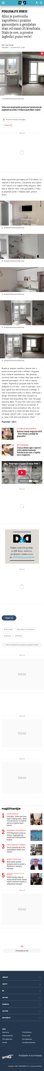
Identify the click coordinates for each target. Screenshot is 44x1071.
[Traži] (41, 3)
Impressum (5, 1032)
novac (5, 997)
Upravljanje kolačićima (28, 1042)
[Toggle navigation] (3, 3)
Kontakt (4, 1042)
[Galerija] (22, 74)
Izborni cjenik (26, 1036)
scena (5, 1011)
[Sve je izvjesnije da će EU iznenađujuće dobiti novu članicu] (36, 849)
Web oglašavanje (7, 1039)
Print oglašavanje (27, 1039)
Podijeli (6, 125)
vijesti (5, 977)
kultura (5, 1004)
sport (4, 984)
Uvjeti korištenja (26, 1032)
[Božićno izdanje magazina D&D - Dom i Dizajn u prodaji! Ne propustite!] (8, 434)
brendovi (6, 1018)
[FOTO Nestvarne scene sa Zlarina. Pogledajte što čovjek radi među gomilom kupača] (36, 835)
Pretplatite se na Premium (30, 1055)
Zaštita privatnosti (7, 1036)
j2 (3, 990)
